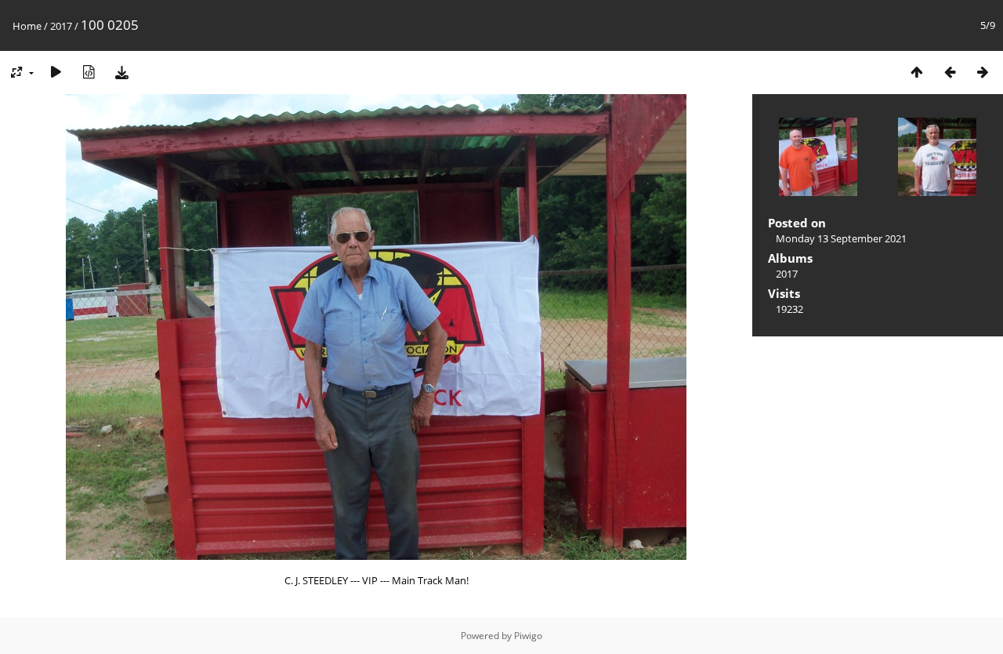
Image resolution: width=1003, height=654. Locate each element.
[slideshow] (55, 72)
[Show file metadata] (88, 72)
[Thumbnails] (916, 72)
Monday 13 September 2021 (841, 238)
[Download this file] (121, 72)
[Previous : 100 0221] (949, 72)
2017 (61, 26)
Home (27, 26)
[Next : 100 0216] (982, 72)
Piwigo (528, 635)
